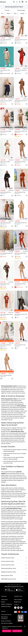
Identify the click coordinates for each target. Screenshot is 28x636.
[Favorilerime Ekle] (12, 43)
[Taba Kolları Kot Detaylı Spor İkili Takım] (21, 57)
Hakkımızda (4, 599)
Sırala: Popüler (21, 10)
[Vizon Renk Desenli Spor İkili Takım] (21, 26)
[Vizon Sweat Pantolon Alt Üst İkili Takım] (21, 209)
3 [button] (12, 66)
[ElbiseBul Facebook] (15, 607)
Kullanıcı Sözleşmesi (6, 604)
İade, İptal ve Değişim (7, 623)
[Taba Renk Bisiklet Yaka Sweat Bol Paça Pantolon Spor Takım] (21, 179)
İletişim (3, 602)
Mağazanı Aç (17, 602)
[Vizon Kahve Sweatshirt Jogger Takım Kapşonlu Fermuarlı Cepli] (7, 331)
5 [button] (12, 249)
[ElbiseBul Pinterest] (18, 607)
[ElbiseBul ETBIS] (20, 618)
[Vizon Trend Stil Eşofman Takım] (7, 362)
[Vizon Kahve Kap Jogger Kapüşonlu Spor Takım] (7, 118)
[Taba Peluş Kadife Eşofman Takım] (21, 240)
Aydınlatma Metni (6, 606)
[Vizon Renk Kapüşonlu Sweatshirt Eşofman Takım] (7, 26)
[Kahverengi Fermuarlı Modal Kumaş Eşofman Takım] (21, 301)
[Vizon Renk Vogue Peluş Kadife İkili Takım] (21, 270)
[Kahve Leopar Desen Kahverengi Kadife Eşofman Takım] (7, 270)
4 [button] (12, 127)
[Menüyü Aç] (26, 2)
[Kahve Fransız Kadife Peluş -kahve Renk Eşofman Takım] (21, 118)
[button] (3, 13)
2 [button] (12, 310)
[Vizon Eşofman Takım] (7, 57)
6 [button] (12, 35)
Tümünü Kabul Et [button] (17, 631)
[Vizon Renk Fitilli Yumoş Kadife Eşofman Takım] (21, 331)
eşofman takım (12, 480)
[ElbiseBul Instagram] (21, 607)
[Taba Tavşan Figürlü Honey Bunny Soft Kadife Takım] (7, 301)
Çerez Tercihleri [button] (6, 631)
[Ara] (13, 2)
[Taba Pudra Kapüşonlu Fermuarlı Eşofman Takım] (7, 209)
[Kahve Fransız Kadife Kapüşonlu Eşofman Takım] (7, 148)
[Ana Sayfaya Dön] (3, 2)
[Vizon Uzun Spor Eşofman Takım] (7, 87)
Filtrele (7, 10)
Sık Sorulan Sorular (6, 614)
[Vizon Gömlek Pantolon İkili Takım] (7, 240)
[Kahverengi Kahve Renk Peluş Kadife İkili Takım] (21, 148)
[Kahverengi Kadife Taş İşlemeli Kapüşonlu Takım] (7, 179)
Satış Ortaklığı (18, 599)
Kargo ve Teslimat (6, 621)
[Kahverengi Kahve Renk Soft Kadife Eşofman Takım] (21, 87)
